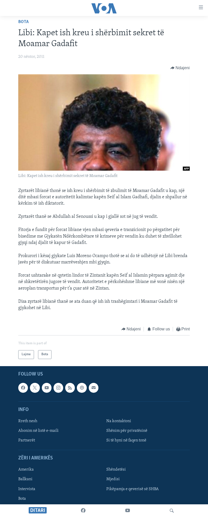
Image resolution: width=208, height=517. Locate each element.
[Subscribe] (93, 388)
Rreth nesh (27, 421)
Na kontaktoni (118, 421)
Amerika (26, 470)
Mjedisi (113, 479)
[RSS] (70, 388)
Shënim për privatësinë (126, 431)
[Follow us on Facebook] (23, 388)
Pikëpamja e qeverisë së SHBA (132, 489)
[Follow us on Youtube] (46, 388)
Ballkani (25, 479)
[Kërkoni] (171, 510)
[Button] (180, 68)
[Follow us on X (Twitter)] (35, 388)
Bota (23, 22)
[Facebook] (83, 510)
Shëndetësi (116, 470)
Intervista (26, 489)
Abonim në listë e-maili (38, 431)
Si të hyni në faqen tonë (126, 440)
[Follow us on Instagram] (58, 388)
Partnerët (26, 440)
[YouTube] (127, 510)
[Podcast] (81, 388)
